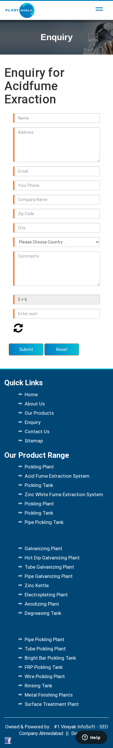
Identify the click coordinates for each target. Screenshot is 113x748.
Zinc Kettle (37, 585)
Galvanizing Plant (43, 548)
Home (31, 394)
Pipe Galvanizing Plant (49, 576)
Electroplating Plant (46, 595)
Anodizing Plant (42, 604)
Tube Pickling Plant (45, 649)
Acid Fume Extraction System (57, 476)
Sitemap (34, 441)
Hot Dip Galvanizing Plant (52, 558)
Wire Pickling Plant (45, 676)
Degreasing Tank (43, 613)
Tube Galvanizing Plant (49, 567)
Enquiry (33, 422)
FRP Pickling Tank (44, 667)
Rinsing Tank (38, 686)
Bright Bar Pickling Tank (50, 658)
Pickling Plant (39, 467)
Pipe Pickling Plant (44, 639)
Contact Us (37, 431)
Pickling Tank (39, 485)
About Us (35, 404)
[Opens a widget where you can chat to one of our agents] (91, 738)
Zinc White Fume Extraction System (64, 494)
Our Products (39, 413)
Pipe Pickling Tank (44, 522)
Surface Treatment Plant (52, 704)
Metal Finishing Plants (49, 695)
